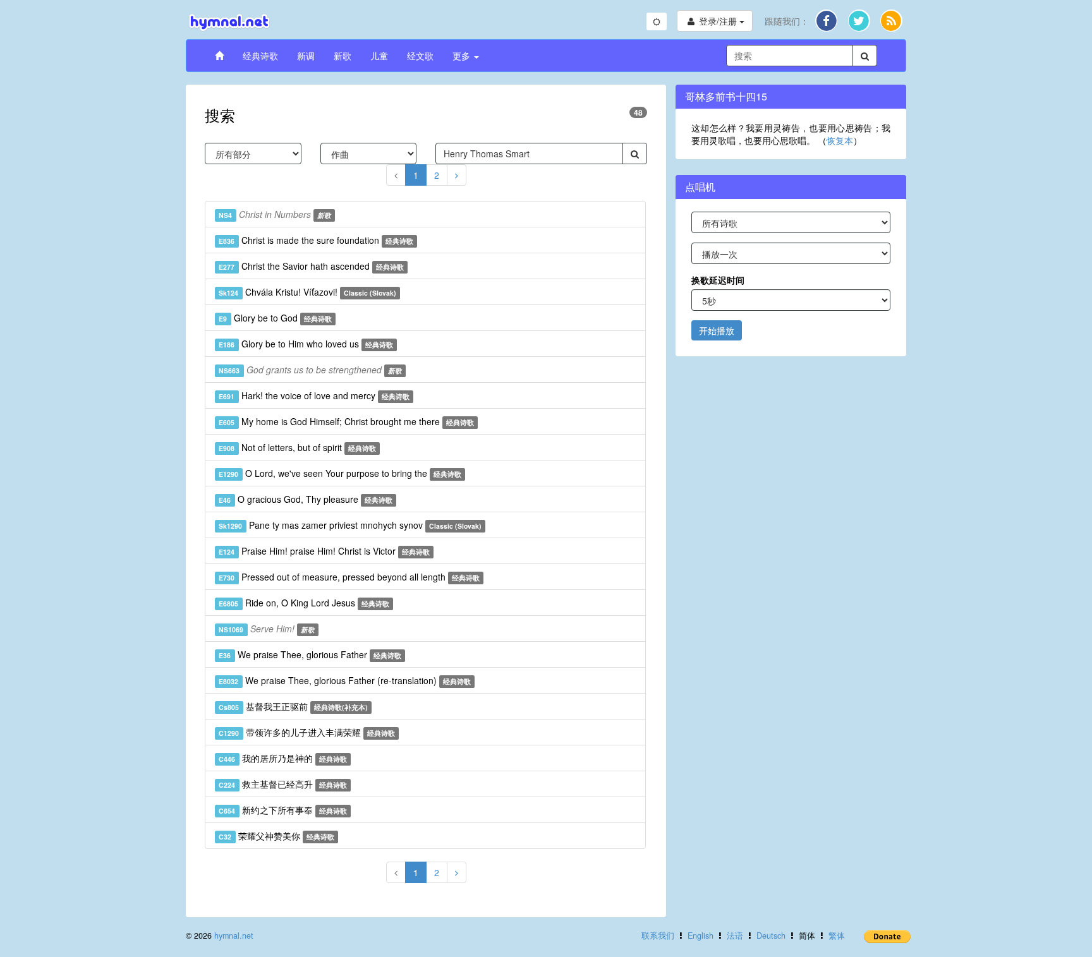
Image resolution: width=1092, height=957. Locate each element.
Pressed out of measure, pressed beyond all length (349, 576)
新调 (306, 55)
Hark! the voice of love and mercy (314, 395)
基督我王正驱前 (293, 706)
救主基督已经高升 (283, 784)
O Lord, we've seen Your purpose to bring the (340, 473)
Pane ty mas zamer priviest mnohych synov (350, 525)
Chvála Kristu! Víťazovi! (307, 292)
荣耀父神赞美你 (276, 835)
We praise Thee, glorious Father (310, 654)
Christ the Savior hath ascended (311, 266)
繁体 (836, 935)
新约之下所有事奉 (283, 810)
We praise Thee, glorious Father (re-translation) (345, 680)
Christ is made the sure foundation (316, 240)
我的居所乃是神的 (283, 758)
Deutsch (771, 935)
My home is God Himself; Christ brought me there (346, 421)
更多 (462, 55)
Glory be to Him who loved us (306, 343)
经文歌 (420, 55)
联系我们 (657, 935)
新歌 (342, 55)
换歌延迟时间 (717, 280)
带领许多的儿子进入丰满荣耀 (307, 732)
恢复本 (840, 140)
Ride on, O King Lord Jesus (304, 602)
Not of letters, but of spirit (297, 447)
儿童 (379, 55)
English (700, 935)
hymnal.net (233, 935)
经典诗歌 (260, 55)
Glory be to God (275, 317)
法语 (735, 935)
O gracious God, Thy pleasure (305, 499)
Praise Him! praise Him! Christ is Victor (324, 551)
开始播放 (716, 330)
